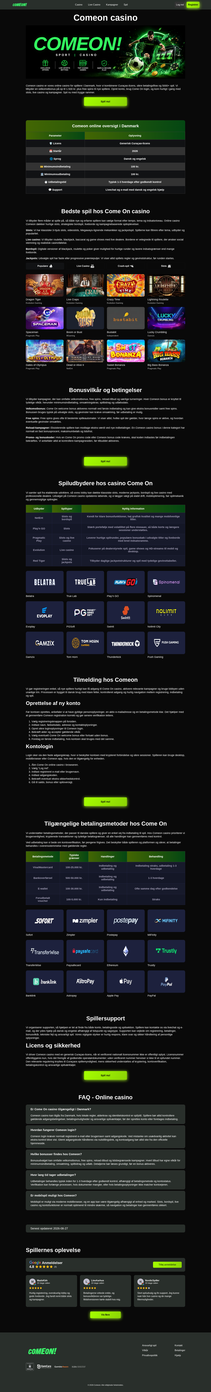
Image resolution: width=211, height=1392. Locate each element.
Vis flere (105, 1315)
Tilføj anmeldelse (167, 1264)
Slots (164, 266)
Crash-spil (123, 266)
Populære (42, 266)
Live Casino (83, 266)
